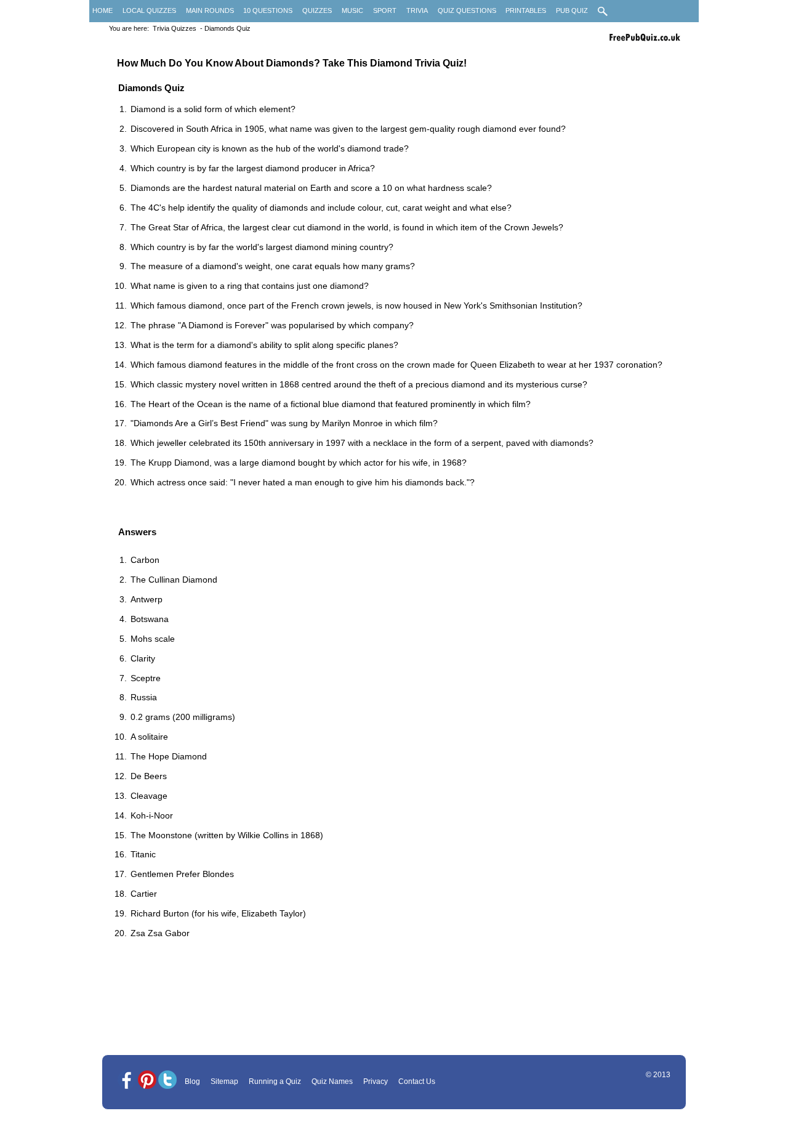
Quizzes (317, 10)
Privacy (375, 1081)
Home (102, 10)
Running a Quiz (275, 1081)
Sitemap (224, 1081)
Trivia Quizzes (174, 28)
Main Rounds (210, 10)
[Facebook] (127, 1080)
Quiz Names (332, 1081)
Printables (525, 10)
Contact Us (416, 1081)
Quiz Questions (467, 10)
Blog (192, 1081)
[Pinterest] (147, 1080)
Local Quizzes (149, 10)
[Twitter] (167, 1080)
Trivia (417, 10)
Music (352, 10)
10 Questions (267, 10)
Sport (384, 10)
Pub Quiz (572, 10)
